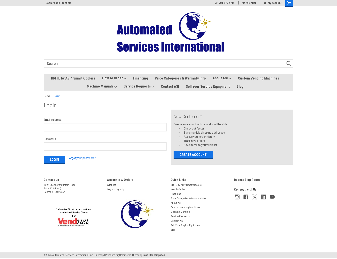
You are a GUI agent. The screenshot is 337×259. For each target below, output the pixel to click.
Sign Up (120, 189)
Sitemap (99, 255)
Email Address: (53, 119)
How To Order (113, 78)
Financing (140, 78)
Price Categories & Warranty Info (180, 78)
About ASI (221, 78)
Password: (50, 138)
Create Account (193, 155)
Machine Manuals (100, 86)
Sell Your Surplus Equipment (208, 86)
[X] (254, 197)
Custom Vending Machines (258, 78)
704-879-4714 (226, 2)
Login (57, 96)
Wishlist (251, 2)
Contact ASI (170, 86)
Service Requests (138, 86)
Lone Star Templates (154, 255)
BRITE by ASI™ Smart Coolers (73, 78)
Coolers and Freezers (56, 2)
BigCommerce (123, 255)
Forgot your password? (82, 158)
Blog (240, 86)
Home (47, 96)
